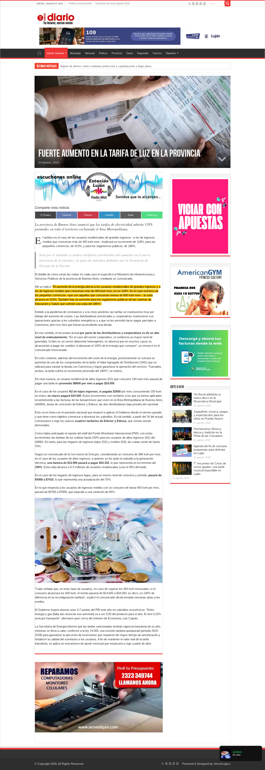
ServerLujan (221, 763)
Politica (103, 53)
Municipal (75, 53)
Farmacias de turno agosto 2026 (112, 3)
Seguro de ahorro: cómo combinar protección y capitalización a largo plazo (106, 66)
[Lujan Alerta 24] (132, 36)
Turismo (157, 53)
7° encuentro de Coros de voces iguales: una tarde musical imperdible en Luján (210, 468)
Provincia (117, 53)
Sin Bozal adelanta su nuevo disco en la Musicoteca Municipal (207, 398)
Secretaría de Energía (84, 454)
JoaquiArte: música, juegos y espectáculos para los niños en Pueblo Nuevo (211, 415)
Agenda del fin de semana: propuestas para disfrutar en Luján (210, 449)
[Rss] (189, 3)
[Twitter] (197, 3)
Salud (129, 53)
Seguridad (142, 53)
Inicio (40, 53)
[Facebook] (193, 3)
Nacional (90, 53)
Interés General (55, 53)
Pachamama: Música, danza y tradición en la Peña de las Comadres (208, 432)
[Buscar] (227, 3)
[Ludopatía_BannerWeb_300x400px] (200, 216)
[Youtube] (200, 3)
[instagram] (204, 3)
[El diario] (55, 18)
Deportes (171, 53)
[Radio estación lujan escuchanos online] (99, 186)
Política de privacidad (80, 3)
